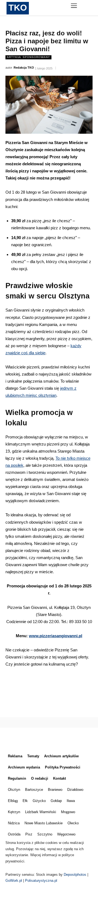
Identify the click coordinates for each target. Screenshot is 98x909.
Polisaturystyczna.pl (41, 881)
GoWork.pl (13, 881)
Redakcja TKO (24, 67)
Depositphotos (75, 875)
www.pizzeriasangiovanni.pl (55, 635)
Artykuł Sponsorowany (28, 57)
